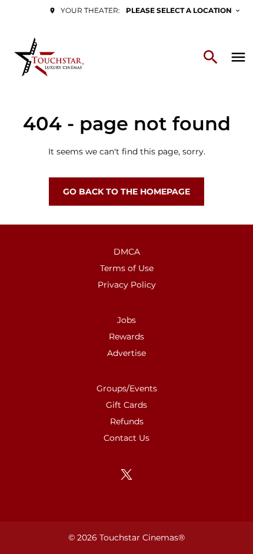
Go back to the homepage (126, 191)
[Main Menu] (238, 57)
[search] (210, 57)
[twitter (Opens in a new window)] (126, 474)
